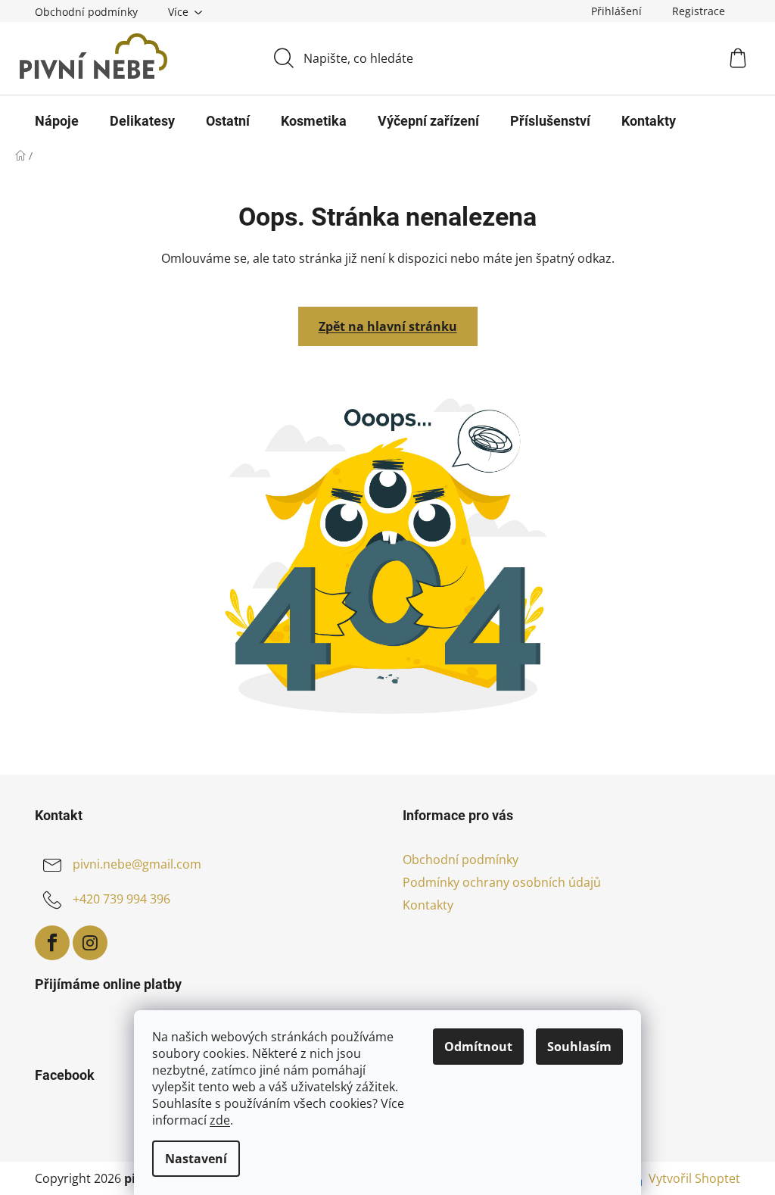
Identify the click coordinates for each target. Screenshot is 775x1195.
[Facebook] (52, 942)
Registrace (698, 11)
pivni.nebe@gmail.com (137, 864)
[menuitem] (57, 121)
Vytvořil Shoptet (694, 1178)
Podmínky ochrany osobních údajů (502, 882)
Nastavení (196, 1158)
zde (220, 1120)
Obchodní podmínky (86, 12)
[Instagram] (90, 942)
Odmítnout (478, 1046)
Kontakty (428, 905)
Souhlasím (579, 1046)
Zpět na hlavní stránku (388, 326)
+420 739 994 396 (121, 899)
